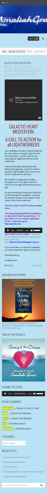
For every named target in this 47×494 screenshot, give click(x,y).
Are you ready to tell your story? (17, 457)
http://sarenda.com (13, 224)
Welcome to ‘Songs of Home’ (27, 408)
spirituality (8, 76)
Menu (32, 38)
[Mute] (31, 230)
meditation (23, 73)
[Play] (8, 230)
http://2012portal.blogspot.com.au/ (24, 242)
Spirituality (8, 69)
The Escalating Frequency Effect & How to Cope (24, 471)
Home (29, 51)
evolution (23, 71)
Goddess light (14, 73)
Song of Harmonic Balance (15, 476)
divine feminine (14, 71)
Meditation (29, 67)
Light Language (19, 67)
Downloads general (17, 423)
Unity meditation (19, 76)
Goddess (30, 71)
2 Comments (36, 265)
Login (5, 2)
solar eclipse (32, 73)
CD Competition (10, 467)
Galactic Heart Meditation (18, 63)
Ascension (10, 67)
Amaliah (5, 413)
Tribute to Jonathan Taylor (14, 462)
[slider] (37, 230)
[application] (23, 230)
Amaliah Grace (33, 76)
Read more (9, 265)
